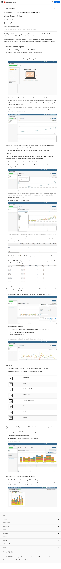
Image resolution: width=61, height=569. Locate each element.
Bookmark (7, 23)
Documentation (8, 12)
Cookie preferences (44, 557)
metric (16, 98)
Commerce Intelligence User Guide (31, 12)
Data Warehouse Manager (13, 26)
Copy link (14, 23)
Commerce (16, 12)
